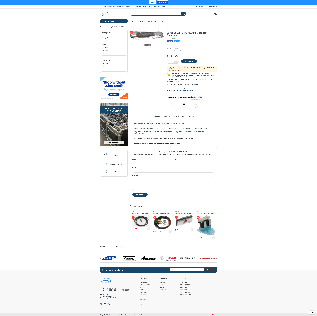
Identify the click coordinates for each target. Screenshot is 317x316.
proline (133, 211)
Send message (140, 194)
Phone (134, 167)
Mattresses (106, 63)
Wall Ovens (105, 50)
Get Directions (162, 2)
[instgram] (101, 304)
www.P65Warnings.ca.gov (177, 70)
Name (134, 159)
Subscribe (209, 270)
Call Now (152, 2)
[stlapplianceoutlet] (114, 13)
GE (154, 211)
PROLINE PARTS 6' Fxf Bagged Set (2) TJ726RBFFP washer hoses (141, 213)
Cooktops (105, 47)
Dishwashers (106, 54)
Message (135, 175)
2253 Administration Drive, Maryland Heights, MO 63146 (108, 297)
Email (176, 159)
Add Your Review (171, 38)
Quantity (169, 60)
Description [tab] (156, 117)
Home (102, 27)
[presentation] (214, 206)
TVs (104, 66)
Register (210, 6)
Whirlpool (199, 211)
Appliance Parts (107, 60)
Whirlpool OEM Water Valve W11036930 (206, 213)
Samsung (169, 30)
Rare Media (144, 315)
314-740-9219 (162, 6)
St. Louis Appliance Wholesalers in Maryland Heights (116, 6)
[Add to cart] (148, 228)
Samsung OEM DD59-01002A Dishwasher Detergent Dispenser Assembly (184, 213)
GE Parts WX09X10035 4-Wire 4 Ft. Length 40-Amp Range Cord (162, 213)
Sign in (215, 6)
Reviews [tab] (192, 117)
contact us (196, 84)
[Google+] (110, 303)
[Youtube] (105, 304)
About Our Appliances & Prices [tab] (175, 117)
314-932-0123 (154, 6)
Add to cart (190, 61)
